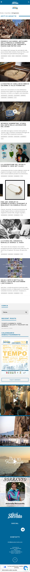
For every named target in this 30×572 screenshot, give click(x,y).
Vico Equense (15, 550)
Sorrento (23, 95)
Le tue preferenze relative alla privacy (17, 567)
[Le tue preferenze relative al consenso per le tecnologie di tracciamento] (27, 569)
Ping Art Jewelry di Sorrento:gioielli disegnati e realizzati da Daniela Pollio (14, 203)
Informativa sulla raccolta (9, 570)
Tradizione (3, 97)
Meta (16, 549)
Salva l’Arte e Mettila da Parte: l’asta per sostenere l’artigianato (13, 281)
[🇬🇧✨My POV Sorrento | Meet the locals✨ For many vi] (15, 492)
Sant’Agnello (15, 553)
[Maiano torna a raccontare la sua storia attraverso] (15, 400)
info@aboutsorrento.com (15, 542)
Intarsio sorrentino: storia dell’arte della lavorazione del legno (13, 125)
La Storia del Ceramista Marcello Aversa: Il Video (12, 241)
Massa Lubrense (15, 548)
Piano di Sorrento (15, 552)
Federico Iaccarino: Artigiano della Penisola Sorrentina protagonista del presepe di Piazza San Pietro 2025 (14, 44)
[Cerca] (28, 2)
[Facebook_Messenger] (26, 568)
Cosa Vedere (16, 95)
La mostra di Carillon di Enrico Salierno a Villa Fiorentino (15, 84)
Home (1, 13)
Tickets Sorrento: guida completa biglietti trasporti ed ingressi (15, 325)
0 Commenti (10, 97)
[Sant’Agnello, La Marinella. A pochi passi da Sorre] (15, 431)
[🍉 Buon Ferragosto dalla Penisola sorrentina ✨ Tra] (15, 461)
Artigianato (4, 95)
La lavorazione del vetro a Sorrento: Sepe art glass (13, 165)
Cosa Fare (7, 13)
